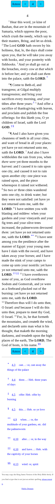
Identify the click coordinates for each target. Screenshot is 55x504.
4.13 (15, 464)
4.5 (13, 394)
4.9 (15, 419)
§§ (39, 343)
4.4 (13, 379)
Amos (16, 4)
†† (14, 273)
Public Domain (27, 489)
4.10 (15, 439)
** (32, 235)
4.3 (13, 364)
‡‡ (17, 273)
